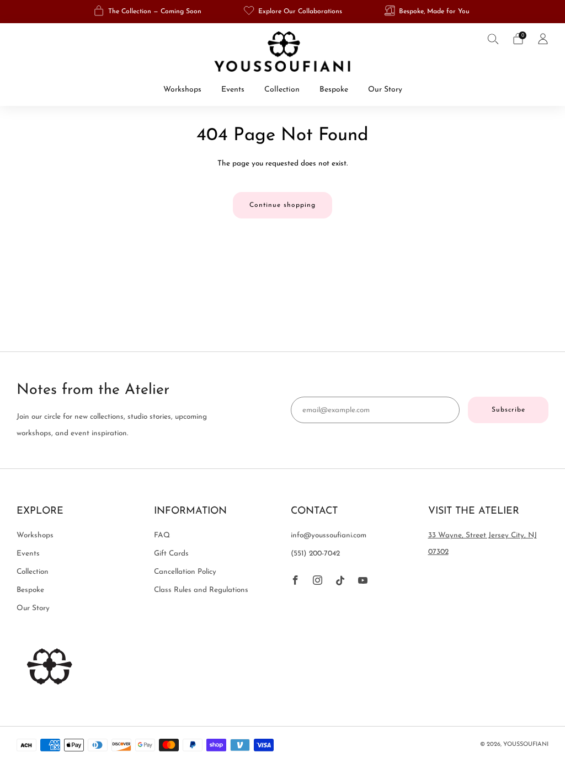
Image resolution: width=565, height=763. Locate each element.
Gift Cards (171, 553)
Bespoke (333, 90)
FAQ (162, 535)
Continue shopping (282, 205)
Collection (282, 90)
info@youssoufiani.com (328, 535)
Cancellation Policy (185, 571)
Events (232, 90)
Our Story (385, 90)
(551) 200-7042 (315, 553)
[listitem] (148, 11)
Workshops (182, 90)
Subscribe (508, 410)
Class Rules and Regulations (201, 590)
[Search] (493, 38)
